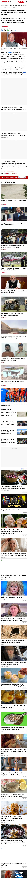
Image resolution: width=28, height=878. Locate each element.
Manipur (10, 52)
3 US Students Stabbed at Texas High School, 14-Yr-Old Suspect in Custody (13, 337)
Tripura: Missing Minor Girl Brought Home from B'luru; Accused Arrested (13, 359)
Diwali (24, 72)
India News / (6, 5)
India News (3, 28)
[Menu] (26, 2)
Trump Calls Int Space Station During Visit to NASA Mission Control (13, 224)
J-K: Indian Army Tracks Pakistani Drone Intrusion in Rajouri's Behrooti (12, 314)
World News (3, 204)
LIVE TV (22, 1)
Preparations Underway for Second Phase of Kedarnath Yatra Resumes (8, 432)
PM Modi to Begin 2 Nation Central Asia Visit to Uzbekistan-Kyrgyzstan (14, 291)
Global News (3, 385)
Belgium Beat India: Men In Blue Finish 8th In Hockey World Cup (13, 405)
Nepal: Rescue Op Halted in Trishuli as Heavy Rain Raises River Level (13, 201)
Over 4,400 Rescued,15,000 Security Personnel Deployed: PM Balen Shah (13, 269)
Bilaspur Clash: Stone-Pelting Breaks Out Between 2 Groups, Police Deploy (12, 246)
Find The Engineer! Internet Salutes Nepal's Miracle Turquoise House (13, 382)
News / (2, 5)
